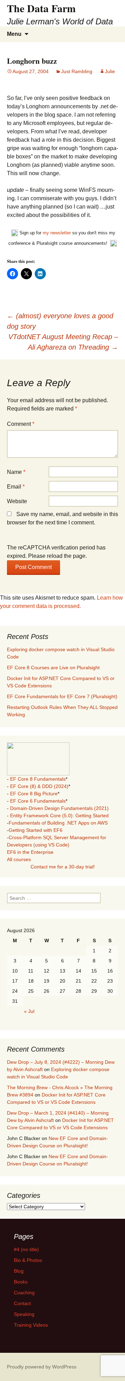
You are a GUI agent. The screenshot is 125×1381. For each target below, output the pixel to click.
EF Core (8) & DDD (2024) (39, 786)
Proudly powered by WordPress (41, 1367)
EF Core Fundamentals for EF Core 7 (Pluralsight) (62, 696)
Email (16, 487)
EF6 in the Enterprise (30, 852)
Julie (110, 71)
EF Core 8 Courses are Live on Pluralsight (53, 667)
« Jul (29, 1011)
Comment (20, 424)
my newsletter (57, 232)
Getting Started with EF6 (35, 830)
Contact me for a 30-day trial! (63, 866)
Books (20, 1282)
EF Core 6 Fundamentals (38, 801)
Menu (14, 34)
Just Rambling (76, 71)
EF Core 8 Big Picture (34, 793)
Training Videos (31, 1325)
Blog (19, 1271)
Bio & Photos (28, 1260)
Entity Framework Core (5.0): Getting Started (59, 815)
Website (17, 501)
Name (16, 472)
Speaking (24, 1314)
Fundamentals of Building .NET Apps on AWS (58, 823)
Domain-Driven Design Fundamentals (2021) (59, 808)
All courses (19, 859)
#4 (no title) (26, 1249)
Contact (22, 1303)
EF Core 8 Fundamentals (38, 779)
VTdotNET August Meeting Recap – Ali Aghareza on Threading (63, 342)
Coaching (24, 1292)
